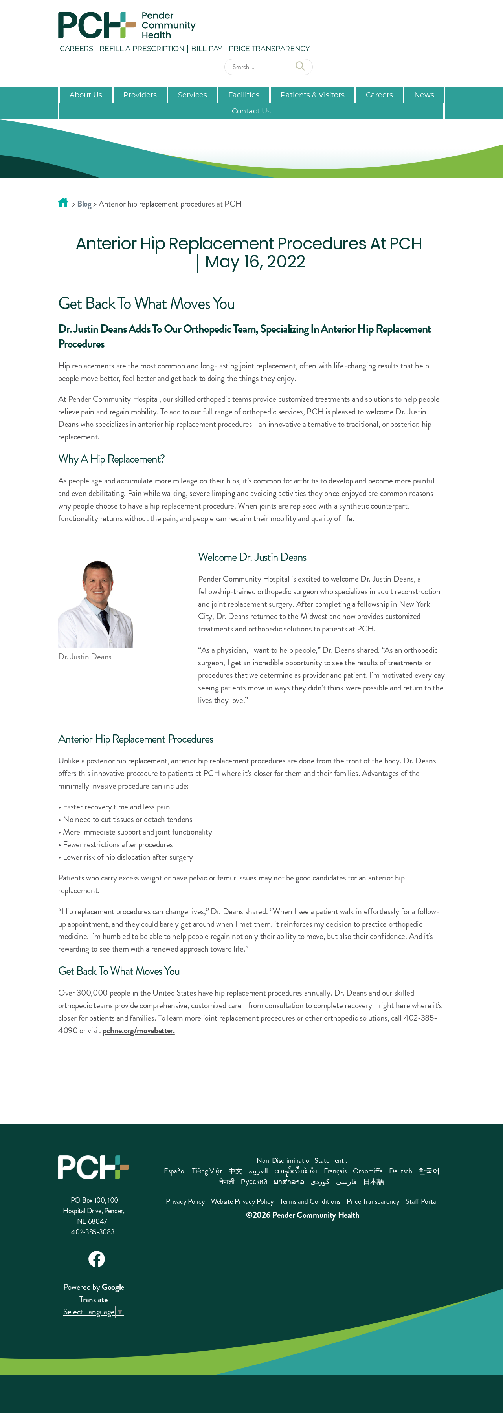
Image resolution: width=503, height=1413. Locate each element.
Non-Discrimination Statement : (302, 1160)
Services (192, 94)
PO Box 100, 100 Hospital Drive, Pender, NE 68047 (94, 1210)
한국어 (429, 1171)
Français (335, 1171)
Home (63, 202)
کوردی (320, 1182)
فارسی (346, 1182)
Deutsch (400, 1171)
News (424, 94)
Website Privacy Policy (242, 1201)
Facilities (243, 94)
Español (175, 1171)
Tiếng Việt (207, 1171)
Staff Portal (422, 1201)
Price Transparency (269, 48)
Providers (140, 94)
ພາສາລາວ (289, 1182)
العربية (258, 1171)
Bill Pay (206, 48)
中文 (235, 1171)
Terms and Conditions (310, 1201)
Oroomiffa (368, 1171)
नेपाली (227, 1182)
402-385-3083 (92, 1232)
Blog (84, 204)
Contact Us (251, 110)
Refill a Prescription (141, 48)
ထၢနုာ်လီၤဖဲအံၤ (296, 1171)
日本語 (373, 1182)
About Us (86, 94)
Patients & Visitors (313, 94)
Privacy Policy (185, 1201)
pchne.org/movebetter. (139, 1030)
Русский (254, 1182)
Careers (76, 48)
